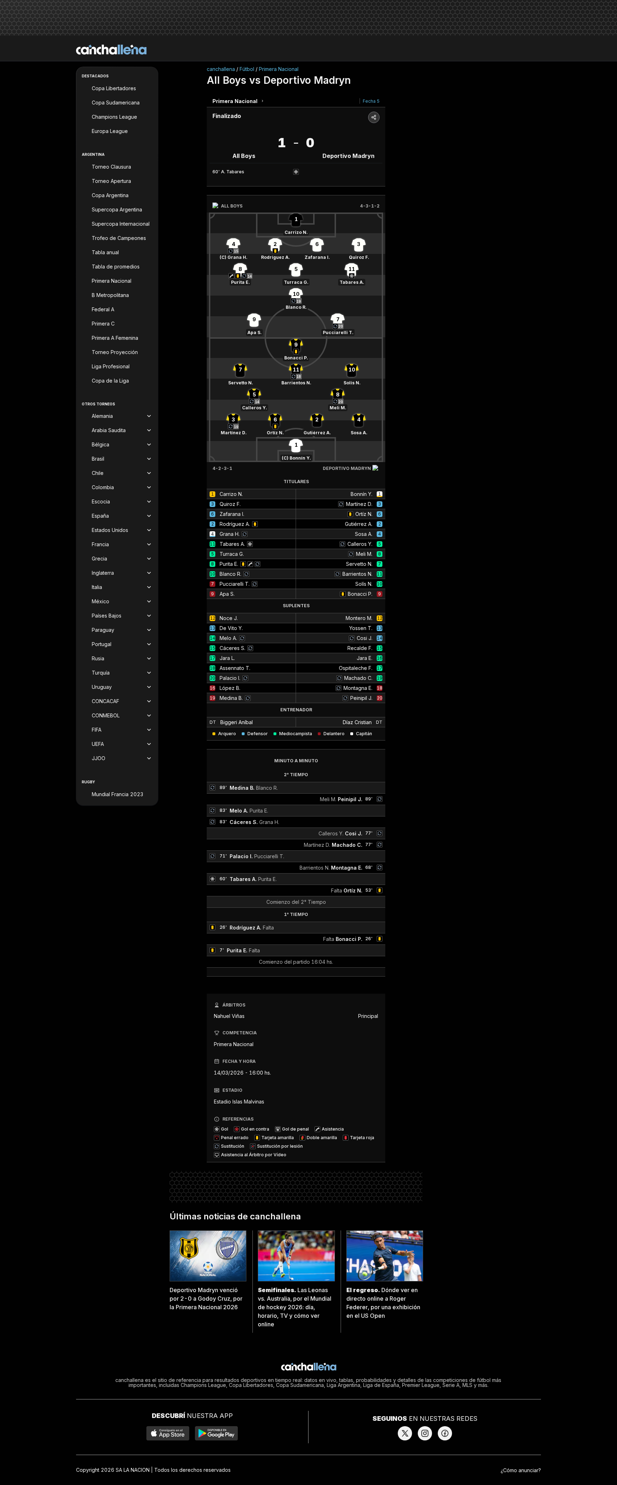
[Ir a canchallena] (111, 50)
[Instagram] (425, 1433)
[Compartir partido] (374, 117)
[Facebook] (445, 1433)
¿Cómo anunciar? (521, 1470)
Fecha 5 (371, 101)
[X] (405, 1433)
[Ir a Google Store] (216, 1433)
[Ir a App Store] (168, 1433)
